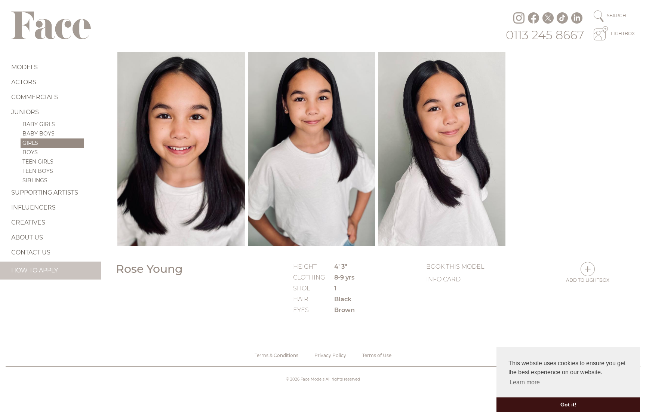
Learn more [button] (525, 382)
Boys (30, 152)
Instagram (519, 18)
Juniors (25, 112)
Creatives (28, 222)
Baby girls (38, 124)
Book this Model (455, 266)
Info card (443, 279)
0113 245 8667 (545, 35)
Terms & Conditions (276, 355)
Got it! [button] (568, 405)
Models (24, 67)
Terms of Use (376, 355)
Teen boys (37, 171)
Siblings (34, 180)
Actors (23, 82)
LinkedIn (576, 18)
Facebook (533, 18)
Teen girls (37, 161)
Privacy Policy (330, 355)
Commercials (34, 97)
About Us (27, 237)
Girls (30, 143)
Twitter (548, 18)
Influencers (33, 207)
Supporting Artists (44, 192)
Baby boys (38, 133)
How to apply (34, 270)
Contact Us (30, 252)
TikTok (562, 18)
